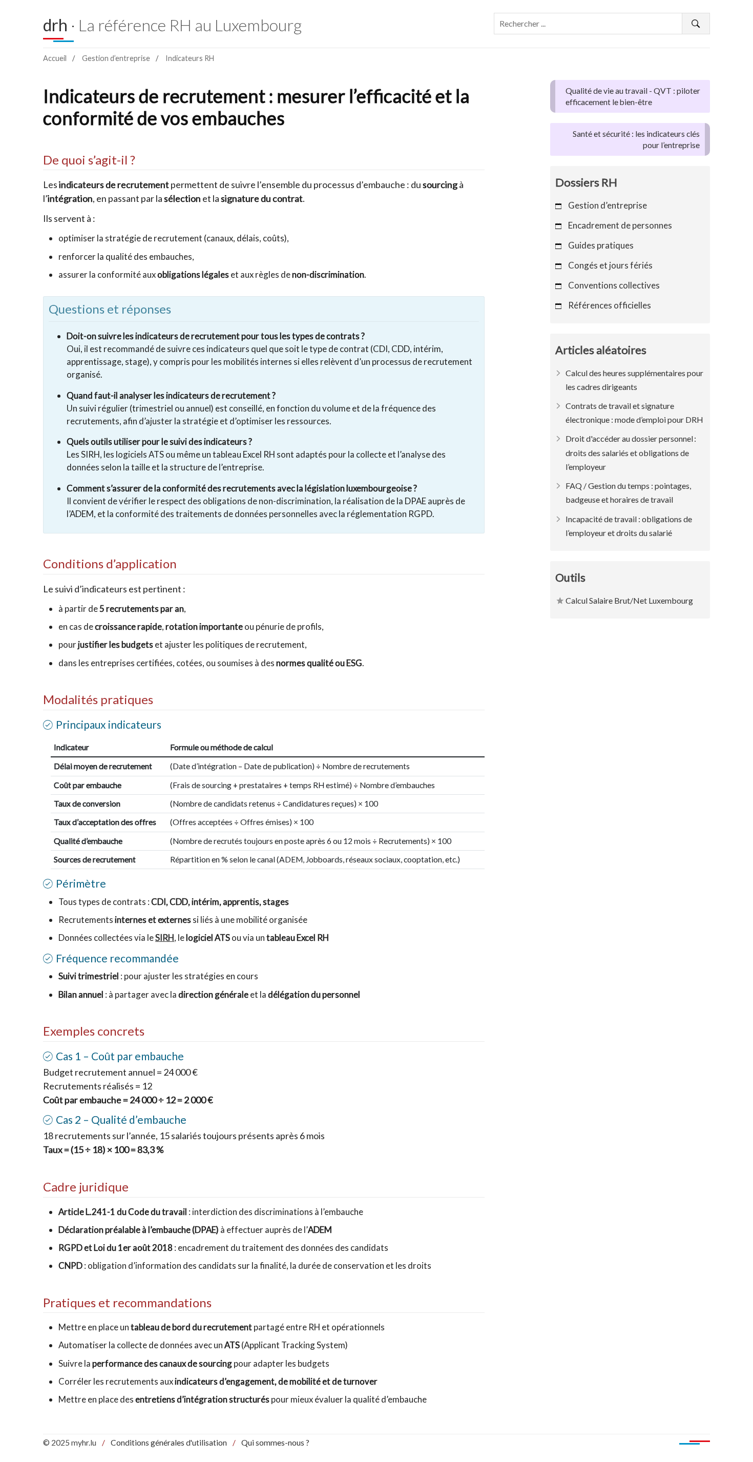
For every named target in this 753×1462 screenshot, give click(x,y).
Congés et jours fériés (610, 265)
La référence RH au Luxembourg (190, 25)
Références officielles (609, 305)
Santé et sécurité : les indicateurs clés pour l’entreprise (636, 139)
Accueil (55, 58)
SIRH (164, 937)
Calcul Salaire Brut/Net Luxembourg (629, 600)
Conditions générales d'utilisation (169, 1442)
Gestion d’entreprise (116, 58)
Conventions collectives (614, 285)
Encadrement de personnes (620, 225)
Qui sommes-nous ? (275, 1442)
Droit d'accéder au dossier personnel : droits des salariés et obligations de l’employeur (631, 452)
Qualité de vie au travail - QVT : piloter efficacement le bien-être (633, 96)
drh (55, 25)
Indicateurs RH (189, 58)
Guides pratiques (601, 245)
